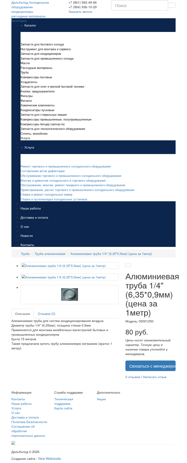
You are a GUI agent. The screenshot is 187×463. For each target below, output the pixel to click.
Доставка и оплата (34, 217)
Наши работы (31, 208)
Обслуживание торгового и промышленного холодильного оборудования (71, 175)
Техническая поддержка (63, 401)
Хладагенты (29, 82)
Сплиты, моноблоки (34, 133)
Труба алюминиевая (50, 253)
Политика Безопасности (29, 421)
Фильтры (27, 96)
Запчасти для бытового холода (42, 44)
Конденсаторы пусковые (37, 110)
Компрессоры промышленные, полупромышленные (56, 119)
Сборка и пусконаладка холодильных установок (54, 199)
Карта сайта (63, 408)
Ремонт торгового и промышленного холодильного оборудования (66, 166)
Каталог (30, 25)
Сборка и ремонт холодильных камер (46, 194)
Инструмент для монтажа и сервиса (45, 49)
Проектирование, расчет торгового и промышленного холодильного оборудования (77, 190)
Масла (25, 63)
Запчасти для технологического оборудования (53, 128)
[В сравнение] (128, 265)
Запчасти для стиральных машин (44, 114)
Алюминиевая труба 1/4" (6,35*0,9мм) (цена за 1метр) (111, 253)
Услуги (25, 138)
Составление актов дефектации (43, 171)
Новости (27, 235)
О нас (25, 226)
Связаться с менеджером (152, 366)
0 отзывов (132, 376)
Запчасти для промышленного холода (47, 58)
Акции (101, 399)
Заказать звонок (80, 11)
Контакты (27, 244)
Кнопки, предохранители (38, 91)
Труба (25, 72)
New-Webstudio (49, 458)
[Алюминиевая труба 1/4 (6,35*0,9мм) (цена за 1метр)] (70, 265)
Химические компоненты (38, 105)
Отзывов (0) (46, 313)
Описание (22, 313)
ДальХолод (30, 9)
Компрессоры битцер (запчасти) (43, 124)
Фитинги (26, 100)
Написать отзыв (154, 376)
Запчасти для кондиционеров (41, 53)
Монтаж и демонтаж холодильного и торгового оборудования (63, 180)
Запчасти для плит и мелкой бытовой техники (52, 86)
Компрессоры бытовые (36, 77)
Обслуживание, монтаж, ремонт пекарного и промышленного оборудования (73, 185)
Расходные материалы (36, 67)
